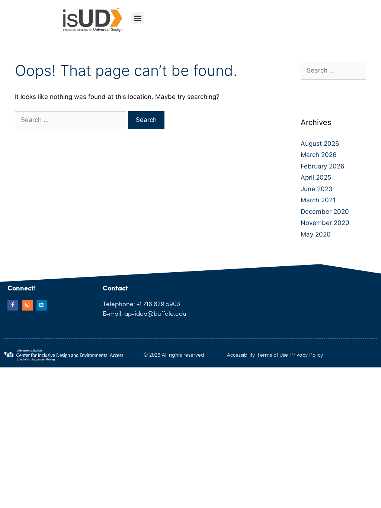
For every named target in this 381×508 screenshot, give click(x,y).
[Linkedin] (41, 305)
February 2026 (323, 166)
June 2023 (317, 189)
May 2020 (316, 234)
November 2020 (325, 222)
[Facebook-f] (12, 305)
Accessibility (241, 355)
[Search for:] (71, 119)
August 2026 (320, 143)
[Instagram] (27, 305)
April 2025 (316, 177)
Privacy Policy (306, 355)
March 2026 (319, 154)
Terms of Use (272, 355)
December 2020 (325, 211)
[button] (137, 18)
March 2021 (318, 200)
